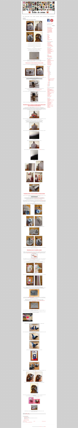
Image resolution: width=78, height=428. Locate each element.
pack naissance (49, 48)
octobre (49, 73)
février (48, 82)
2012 (48, 85)
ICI (39, 49)
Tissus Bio (48, 16)
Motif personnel (49, 99)
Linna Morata (49, 100)
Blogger (45, 426)
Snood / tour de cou (50, 63)
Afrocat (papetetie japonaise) (50, 90)
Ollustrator (41, 426)
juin (48, 76)
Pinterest (52, 23)
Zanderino (49, 105)
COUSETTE (40, 300)
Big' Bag (48, 36)
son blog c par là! (42, 200)
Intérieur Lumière (49, 96)
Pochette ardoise (49, 53)
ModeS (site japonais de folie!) (51, 92)
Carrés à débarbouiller (50, 30)
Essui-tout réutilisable (50, 31)
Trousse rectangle (49, 42)
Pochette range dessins (50, 51)
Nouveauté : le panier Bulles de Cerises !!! (51, 79)
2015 (48, 71)
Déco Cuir (32, 102)
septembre (49, 74)
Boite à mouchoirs (49, 64)
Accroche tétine (49, 50)
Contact (31, 16)
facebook (49, 23)
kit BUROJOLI (49, 59)
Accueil (23, 16)
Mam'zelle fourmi (35, 89)
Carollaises (40, 149)
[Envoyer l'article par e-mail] (28, 413)
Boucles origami (49, 62)
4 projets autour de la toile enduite (50, 80)
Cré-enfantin (49, 94)
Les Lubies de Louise (33, 258)
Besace (48, 38)
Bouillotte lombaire (49, 56)
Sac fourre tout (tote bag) (50, 28)
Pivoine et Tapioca (49, 102)
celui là (36, 107)
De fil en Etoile (40, 89)
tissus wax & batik (45, 16)
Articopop (49, 88)
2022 (48, 67)
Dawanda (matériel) (49, 93)
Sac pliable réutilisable (50, 39)
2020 (48, 68)
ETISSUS (38, 300)
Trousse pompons (49, 44)
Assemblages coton (52, 16)
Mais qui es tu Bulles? (27, 16)
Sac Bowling (49, 37)
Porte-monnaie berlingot (50, 45)
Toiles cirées (41, 16)
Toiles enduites (37, 16)
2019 (48, 69)
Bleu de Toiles (49, 104)
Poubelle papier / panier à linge (51, 60)
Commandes (34, 16)
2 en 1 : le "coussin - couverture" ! (51, 78)
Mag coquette (49, 107)
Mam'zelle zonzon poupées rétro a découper (51, 91)
